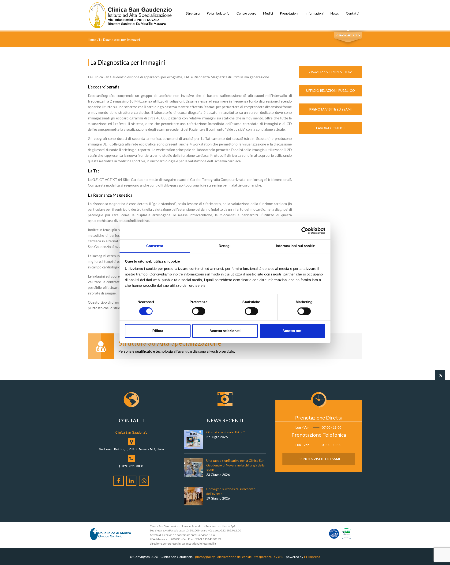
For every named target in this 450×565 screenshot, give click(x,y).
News (334, 13)
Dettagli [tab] (225, 246)
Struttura (193, 13)
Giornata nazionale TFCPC (225, 432)
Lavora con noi (330, 128)
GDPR (278, 557)
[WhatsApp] (144, 481)
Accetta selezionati (225, 331)
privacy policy (205, 557)
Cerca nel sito (348, 35)
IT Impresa (312, 557)
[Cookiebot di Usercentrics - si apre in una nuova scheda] (304, 230)
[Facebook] (118, 481)
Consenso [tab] (154, 246)
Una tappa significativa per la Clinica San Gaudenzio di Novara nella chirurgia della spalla (235, 465)
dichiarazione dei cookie (234, 557)
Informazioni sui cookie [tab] (295, 246)
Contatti (352, 13)
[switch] (198, 311)
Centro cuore (246, 13)
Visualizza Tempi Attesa (330, 72)
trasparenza (263, 557)
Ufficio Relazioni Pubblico (330, 90)
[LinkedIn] (131, 481)
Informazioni (314, 13)
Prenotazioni (289, 13)
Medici (268, 13)
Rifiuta (157, 331)
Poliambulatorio (218, 13)
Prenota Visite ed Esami (330, 109)
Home (92, 40)
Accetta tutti (292, 331)
